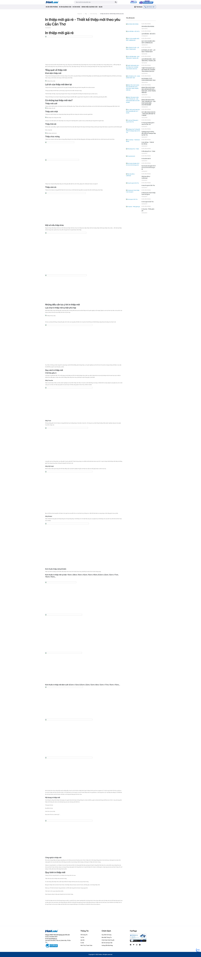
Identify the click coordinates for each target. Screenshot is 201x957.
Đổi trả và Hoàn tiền (107, 942)
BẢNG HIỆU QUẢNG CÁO (90, 7)
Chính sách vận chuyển (108, 940)
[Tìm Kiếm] (116, 2)
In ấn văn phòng (93, 13)
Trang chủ (79, 13)
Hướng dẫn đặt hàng (107, 945)
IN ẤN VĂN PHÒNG (52, 7)
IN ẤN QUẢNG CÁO (65, 7)
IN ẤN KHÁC (76, 7)
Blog (86, 13)
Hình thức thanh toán (86, 945)
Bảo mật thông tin (107, 937)
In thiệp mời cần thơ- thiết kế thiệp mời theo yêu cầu (112, 13)
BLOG (100, 7)
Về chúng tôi (83, 934)
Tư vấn (82, 942)
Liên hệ (82, 940)
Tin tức (82, 937)
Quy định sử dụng (106, 934)
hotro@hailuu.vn (52, 938)
